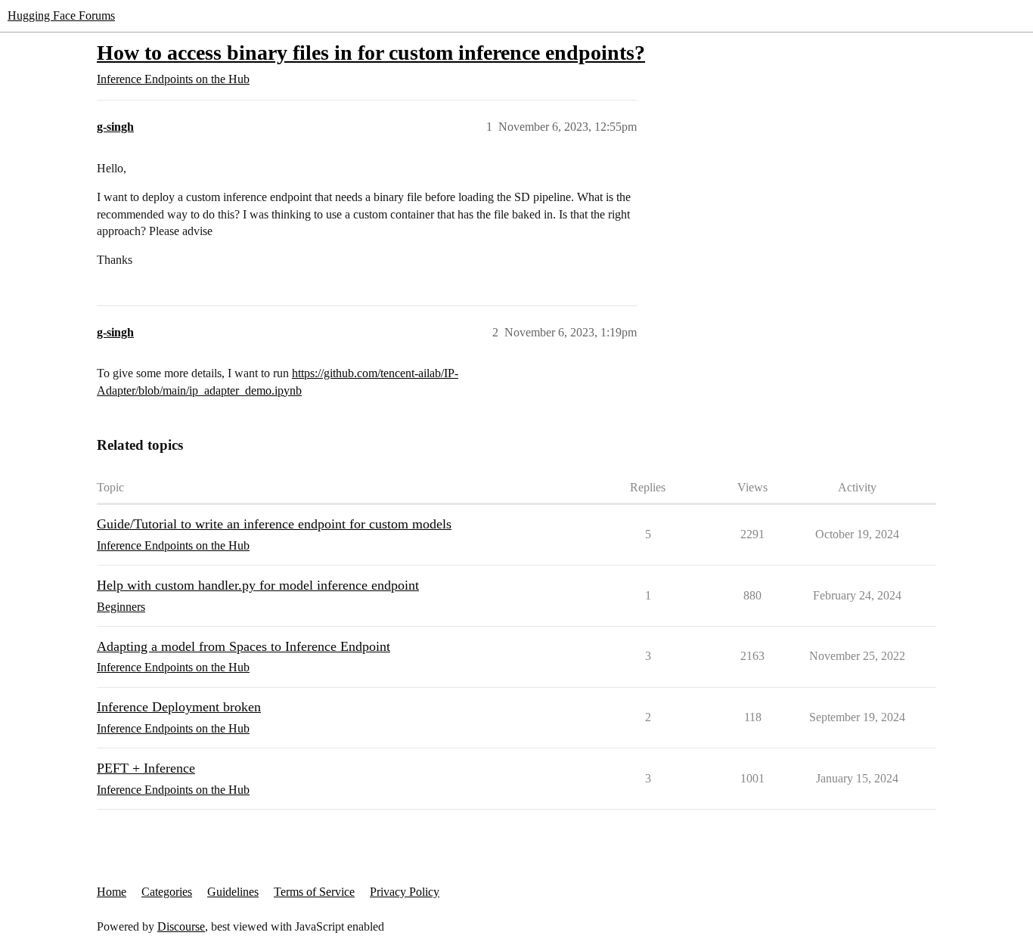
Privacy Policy (404, 891)
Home (111, 891)
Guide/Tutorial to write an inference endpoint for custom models (274, 523)
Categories (166, 891)
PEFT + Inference (146, 768)
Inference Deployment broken (179, 706)
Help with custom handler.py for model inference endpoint (258, 585)
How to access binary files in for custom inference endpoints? (371, 52)
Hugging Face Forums (61, 15)
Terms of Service (314, 891)
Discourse (181, 926)
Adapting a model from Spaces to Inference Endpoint (243, 646)
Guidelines (233, 891)
